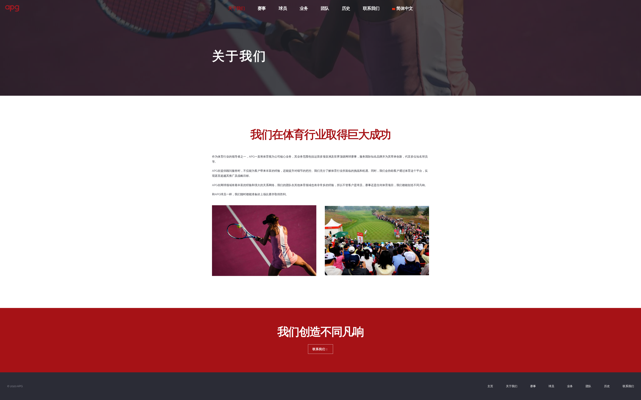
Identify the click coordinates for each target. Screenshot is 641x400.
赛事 (533, 386)
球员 (551, 386)
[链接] (12, 8)
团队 (588, 386)
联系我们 (628, 386)
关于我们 (511, 386)
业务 (570, 386)
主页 (490, 386)
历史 (607, 386)
